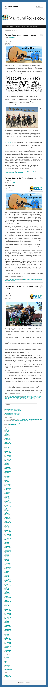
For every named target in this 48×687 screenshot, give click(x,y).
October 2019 (7, 537)
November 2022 (8, 488)
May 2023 (7, 480)
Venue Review (8, 668)
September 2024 (8, 459)
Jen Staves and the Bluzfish (10, 397)
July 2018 (7, 556)
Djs (34, 171)
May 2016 (7, 591)
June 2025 (7, 447)
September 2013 (8, 633)
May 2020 (7, 527)
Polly (6, 661)
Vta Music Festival (8, 669)
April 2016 (7, 592)
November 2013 (8, 630)
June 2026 (7, 431)
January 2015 (7, 612)
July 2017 (7, 572)
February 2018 (8, 563)
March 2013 (7, 638)
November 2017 (8, 567)
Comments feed (8, 676)
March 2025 (7, 451)
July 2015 (7, 604)
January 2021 (7, 517)
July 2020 (7, 525)
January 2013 (7, 641)
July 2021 (7, 509)
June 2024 (7, 463)
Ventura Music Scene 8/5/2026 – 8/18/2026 (13, 410)
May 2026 (7, 433)
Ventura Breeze (11, 279)
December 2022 (8, 487)
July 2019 (7, 541)
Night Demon (33, 397)
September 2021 (8, 506)
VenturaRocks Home (9, 26)
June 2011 (7, 649)
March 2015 (7, 609)
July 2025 (7, 446)
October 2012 (7, 645)
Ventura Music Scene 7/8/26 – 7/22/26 (12, 413)
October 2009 (7, 651)
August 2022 (7, 492)
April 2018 (7, 560)
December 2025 (8, 439)
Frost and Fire (38, 171)
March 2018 (7, 562)
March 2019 (7, 546)
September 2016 (8, 585)
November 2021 (8, 504)
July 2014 (7, 620)
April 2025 (7, 450)
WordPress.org (8, 677)
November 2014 (8, 614)
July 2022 (7, 493)
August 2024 (7, 460)
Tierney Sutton (39, 398)
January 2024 (7, 469)
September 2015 (8, 601)
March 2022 (7, 498)
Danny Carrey (31, 171)
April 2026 (7, 434)
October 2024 (7, 458)
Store (6, 664)
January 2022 (7, 501)
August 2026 (7, 429)
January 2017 (7, 580)
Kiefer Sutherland (19, 397)
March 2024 (7, 467)
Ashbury (24, 396)
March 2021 (7, 514)
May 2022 (7, 496)
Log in (6, 673)
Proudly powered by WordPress (24, 682)
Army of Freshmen (26, 279)
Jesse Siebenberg (38, 279)
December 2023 (8, 471)
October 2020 (7, 521)
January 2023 (7, 485)
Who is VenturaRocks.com (32, 26)
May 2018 (7, 559)
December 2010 (8, 650)
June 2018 (7, 558)
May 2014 (7, 622)
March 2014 (7, 625)
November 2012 (8, 643)
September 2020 (8, 522)
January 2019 (7, 548)
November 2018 (8, 551)
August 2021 (7, 508)
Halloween (7, 172)
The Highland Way (33, 398)
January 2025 (7, 454)
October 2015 (7, 600)
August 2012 (7, 647)
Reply (14, 280)
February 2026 (8, 436)
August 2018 (7, 555)
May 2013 (7, 637)
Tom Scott (11, 399)
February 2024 (8, 468)
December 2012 (8, 642)
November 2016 (8, 583)
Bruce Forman (29, 396)
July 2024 (7, 462)
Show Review (7, 662)
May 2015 (7, 606)
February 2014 (8, 626)
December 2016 (8, 581)
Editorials (7, 656)
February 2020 (8, 531)
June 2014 (7, 621)
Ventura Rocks (11, 6)
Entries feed (7, 675)
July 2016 (7, 588)
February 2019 (8, 547)
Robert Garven (10, 398)
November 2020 (8, 519)
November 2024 (8, 456)
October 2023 (7, 473)
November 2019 (8, 535)
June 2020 (7, 526)
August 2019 (7, 539)
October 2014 (7, 616)
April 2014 (7, 623)
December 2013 (8, 629)
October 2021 (7, 505)
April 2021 (7, 513)
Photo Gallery (17, 26)
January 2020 (7, 533)
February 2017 (8, 579)
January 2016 (7, 596)
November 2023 (8, 472)
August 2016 (7, 587)
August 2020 (7, 523)
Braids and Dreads (20, 171)
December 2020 (8, 518)
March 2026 (7, 435)
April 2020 (7, 529)
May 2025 (7, 448)
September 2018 (8, 554)
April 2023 (7, 481)
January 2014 (7, 627)
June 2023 (7, 479)
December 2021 (8, 502)
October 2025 (7, 442)
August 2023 (7, 476)
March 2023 (7, 483)
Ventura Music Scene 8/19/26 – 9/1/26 (12, 409)
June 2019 (7, 542)
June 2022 (7, 494)
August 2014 (7, 618)
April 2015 (7, 608)
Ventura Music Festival (13, 172)
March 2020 (7, 530)
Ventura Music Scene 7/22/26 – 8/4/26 (12, 412)
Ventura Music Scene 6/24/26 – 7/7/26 (12, 414)
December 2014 (8, 613)
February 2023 (8, 484)
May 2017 (7, 575)
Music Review (8, 658)
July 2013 (7, 635)
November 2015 (8, 598)
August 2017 (7, 571)
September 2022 (8, 491)
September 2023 (8, 475)
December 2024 (8, 455)
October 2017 (7, 568)
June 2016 (7, 589)
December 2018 (8, 550)
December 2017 (8, 566)
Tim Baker (7, 399)
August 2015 (7, 602)
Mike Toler (28, 397)
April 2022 (7, 497)
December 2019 (8, 534)
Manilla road (24, 397)
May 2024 (7, 464)
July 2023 (7, 477)
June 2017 (7, 573)
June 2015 (7, 605)
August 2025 (7, 444)
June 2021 (7, 510)
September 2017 (8, 570)
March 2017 (7, 577)
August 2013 (7, 634)
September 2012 (8, 646)
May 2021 (7, 512)
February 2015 (8, 610)
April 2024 (7, 465)
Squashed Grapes (26, 398)
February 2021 (8, 516)
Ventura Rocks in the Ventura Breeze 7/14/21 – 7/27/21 (32, 419)
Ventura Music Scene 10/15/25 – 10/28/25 (20, 35)
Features (23, 26)
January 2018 (7, 564)
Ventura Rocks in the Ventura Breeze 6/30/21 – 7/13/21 (22, 420)
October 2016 (7, 584)
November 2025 (8, 440)
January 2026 (7, 438)
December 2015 (8, 597)
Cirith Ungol (26, 171)
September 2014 (8, 617)
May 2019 (7, 543)
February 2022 (8, 500)
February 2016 (8, 594)
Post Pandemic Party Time (16, 421)
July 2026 (7, 430)
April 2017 (7, 576)
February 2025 (8, 452)
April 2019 (7, 545)
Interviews (7, 657)
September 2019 (8, 538)
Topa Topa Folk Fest (8, 280)
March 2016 (7, 593)
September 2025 (8, 443)
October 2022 (7, 489)
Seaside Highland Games (18, 398)
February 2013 (8, 639)
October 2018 (7, 552)
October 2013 (7, 631)
